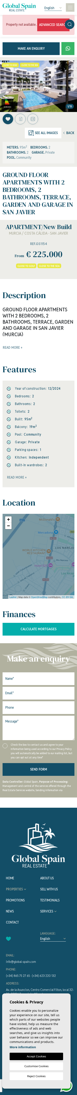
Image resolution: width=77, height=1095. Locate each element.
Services (46, 911)
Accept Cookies (36, 1056)
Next (72, 86)
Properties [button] (14, 889)
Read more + (17, 477)
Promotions (15, 900)
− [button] (8, 525)
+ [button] (8, 519)
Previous (4, 86)
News (10, 911)
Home (10, 878)
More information (23, 1047)
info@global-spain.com (21, 962)
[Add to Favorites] (8, 119)
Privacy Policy (64, 749)
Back (70, 133)
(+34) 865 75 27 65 (18, 976)
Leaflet (12, 597)
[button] (32, 119)
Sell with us (49, 889)
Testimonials (50, 900)
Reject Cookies (36, 1076)
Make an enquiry (31, 48)
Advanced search (53, 25)
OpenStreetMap (39, 597)
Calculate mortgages (38, 629)
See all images (46, 133)
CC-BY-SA (67, 597)
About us (47, 878)
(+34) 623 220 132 (44, 976)
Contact (12, 922)
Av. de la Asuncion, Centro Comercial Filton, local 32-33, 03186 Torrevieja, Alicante (40, 992)
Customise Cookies (36, 1066)
